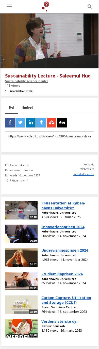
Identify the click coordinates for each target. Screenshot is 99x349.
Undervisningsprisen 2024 (64, 250)
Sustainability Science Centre (26, 81)
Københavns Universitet (58, 212)
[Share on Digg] (62, 122)
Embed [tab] (27, 107)
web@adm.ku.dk (83, 174)
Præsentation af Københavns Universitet (63, 205)
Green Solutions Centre (58, 307)
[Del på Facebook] (10, 122)
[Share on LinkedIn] (31, 122)
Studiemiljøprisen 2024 (61, 274)
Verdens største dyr (59, 321)
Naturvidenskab (53, 326)
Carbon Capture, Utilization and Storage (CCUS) (66, 300)
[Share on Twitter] (20, 122)
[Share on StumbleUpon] (51, 122)
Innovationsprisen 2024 (62, 226)
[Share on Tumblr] (41, 122)
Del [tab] (11, 107)
